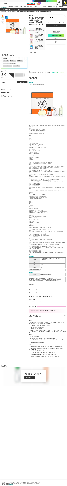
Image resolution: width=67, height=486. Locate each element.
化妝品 (21, 6)
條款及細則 (36, 37)
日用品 (40, 6)
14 (40, 325)
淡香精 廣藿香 (12, 63)
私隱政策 (11, 484)
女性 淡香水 (6, 63)
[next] (55, 6)
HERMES (31, 15)
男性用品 (45, 6)
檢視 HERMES (5, 96)
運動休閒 (50, 6)
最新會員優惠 (4, 7)
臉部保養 (16, 6)
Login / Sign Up (29, 377)
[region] (33, 483)
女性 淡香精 (6, 60)
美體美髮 (35, 6)
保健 (31, 6)
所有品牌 (61, 6)
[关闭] (64, 483)
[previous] (29, 71)
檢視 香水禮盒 (5, 93)
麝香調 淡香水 (12, 60)
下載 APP (24, 1)
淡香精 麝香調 (19, 60)
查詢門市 (29, 1)
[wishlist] (39, 24)
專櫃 (28, 6)
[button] (64, 3)
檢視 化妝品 (5, 89)
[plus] (63, 22)
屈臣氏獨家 (10, 6)
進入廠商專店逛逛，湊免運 (56, 35)
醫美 (25, 6)
